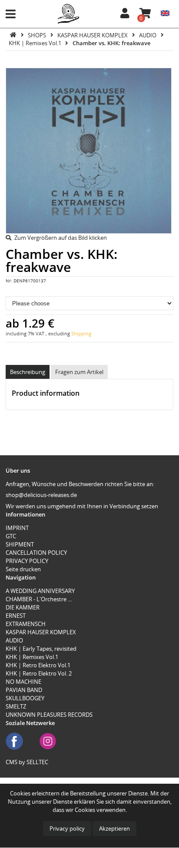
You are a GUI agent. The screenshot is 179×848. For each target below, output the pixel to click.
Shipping (81, 333)
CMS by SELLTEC (27, 762)
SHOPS (37, 35)
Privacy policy (67, 828)
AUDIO (148, 35)
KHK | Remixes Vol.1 (36, 43)
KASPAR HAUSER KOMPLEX (93, 35)
